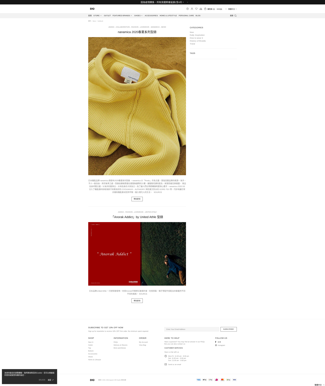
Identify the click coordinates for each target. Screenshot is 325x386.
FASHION (134, 27)
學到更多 (137, 199)
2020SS (111, 27)
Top (89, 348)
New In (90, 342)
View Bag (142, 345)
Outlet (90, 345)
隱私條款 (42, 380)
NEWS (163, 27)
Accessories (92, 354)
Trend (192, 44)
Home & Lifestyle (94, 360)
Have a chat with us (171, 352)
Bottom (91, 351)
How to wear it (196, 38)
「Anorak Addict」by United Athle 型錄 (137, 217)
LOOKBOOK (144, 27)
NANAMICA (155, 27)
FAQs (116, 342)
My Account (143, 342)
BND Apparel (92, 9)
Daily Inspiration (197, 35)
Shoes (90, 357)
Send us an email (174, 364)
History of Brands (198, 41)
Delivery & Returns (120, 345)
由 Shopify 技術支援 (120, 380)
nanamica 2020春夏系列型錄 (137, 32)
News (94, 21)
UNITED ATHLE (151, 212)
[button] (318, 385)
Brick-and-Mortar (120, 348)
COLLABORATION (122, 27)
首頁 (89, 21)
